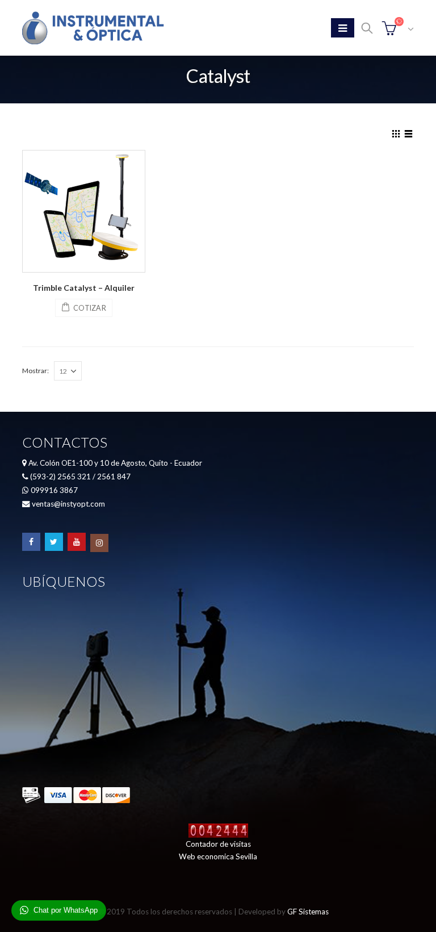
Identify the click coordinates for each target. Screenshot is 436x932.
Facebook (31, 542)
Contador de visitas (218, 844)
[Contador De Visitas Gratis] (218, 829)
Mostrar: (35, 370)
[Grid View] (396, 132)
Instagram (99, 543)
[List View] (409, 132)
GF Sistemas (308, 911)
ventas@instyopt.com (68, 503)
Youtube (77, 542)
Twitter (54, 542)
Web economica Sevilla (218, 856)
